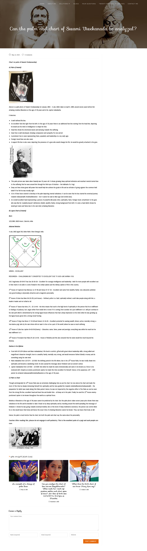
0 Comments (28, 55)
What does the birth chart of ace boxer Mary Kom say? (84, 485)
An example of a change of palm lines (23, 485)
